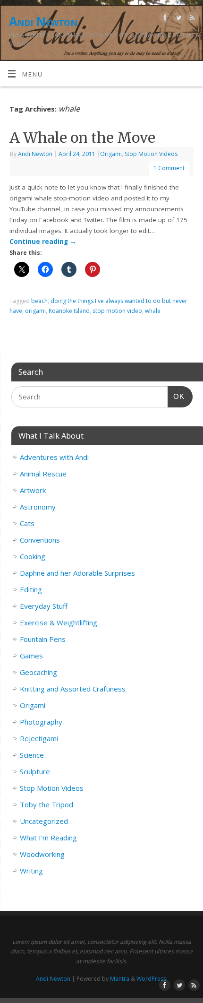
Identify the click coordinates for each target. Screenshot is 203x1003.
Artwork (33, 490)
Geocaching (38, 672)
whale (153, 311)
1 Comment (169, 168)
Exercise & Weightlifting (58, 622)
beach (39, 301)
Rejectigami (39, 738)
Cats (27, 523)
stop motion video (117, 311)
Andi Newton (43, 21)
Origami (111, 154)
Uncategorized (44, 821)
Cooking (32, 556)
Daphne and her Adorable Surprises (77, 573)
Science (32, 755)
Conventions (40, 540)
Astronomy (38, 506)
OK (176, 396)
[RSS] (191, 19)
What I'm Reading (48, 837)
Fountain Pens (43, 639)
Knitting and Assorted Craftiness (73, 688)
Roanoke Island (69, 311)
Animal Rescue (43, 473)
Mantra (119, 979)
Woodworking (42, 854)
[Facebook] (164, 19)
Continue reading (42, 241)
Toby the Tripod (46, 804)
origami (35, 311)
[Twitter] (178, 19)
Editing (31, 589)
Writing (31, 870)
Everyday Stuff (44, 606)
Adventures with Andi (54, 457)
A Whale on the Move (82, 138)
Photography (41, 721)
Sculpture (35, 771)
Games (31, 655)
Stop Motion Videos (151, 154)
